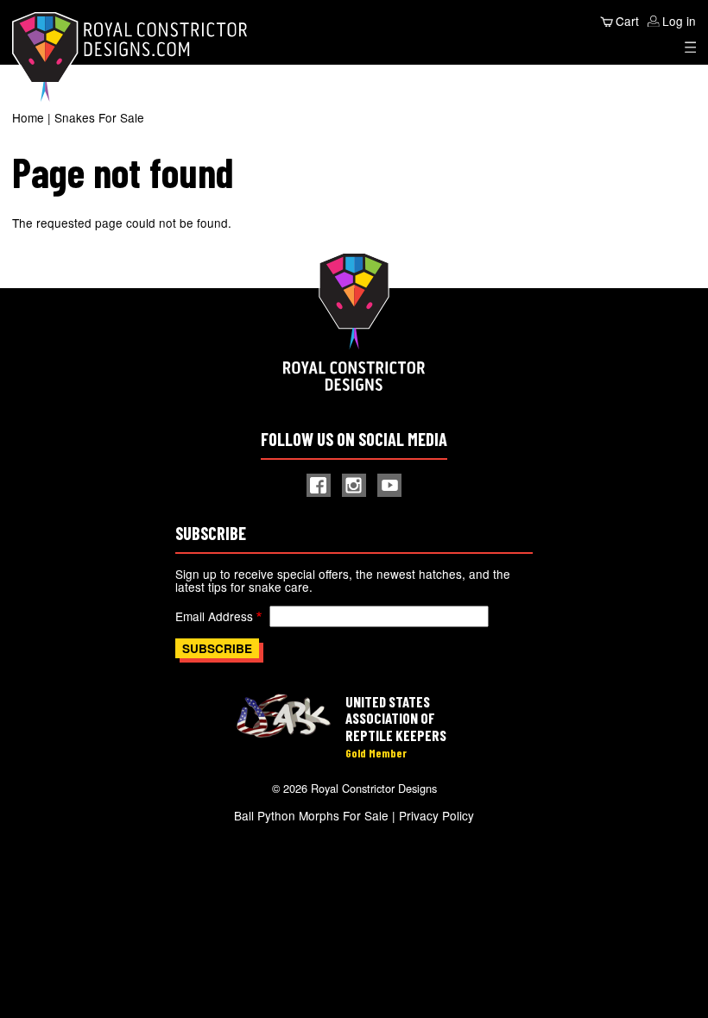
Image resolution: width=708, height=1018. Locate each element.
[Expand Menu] (691, 47)
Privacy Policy (436, 815)
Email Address (214, 616)
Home (28, 117)
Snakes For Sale (99, 117)
